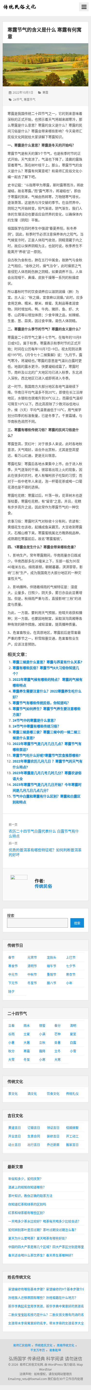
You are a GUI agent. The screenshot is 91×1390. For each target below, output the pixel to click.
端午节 (51, 966)
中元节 (13, 974)
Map (80, 1365)
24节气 (17, 100)
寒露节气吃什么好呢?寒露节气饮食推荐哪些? (47, 755)
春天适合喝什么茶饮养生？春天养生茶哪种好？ (41, 1255)
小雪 (73, 1051)
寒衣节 (70, 974)
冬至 (27, 1059)
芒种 (57, 1034)
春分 (57, 1025)
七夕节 (70, 966)
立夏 (27, 1034)
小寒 (42, 1059)
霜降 (42, 1051)
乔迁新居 (53, 1144)
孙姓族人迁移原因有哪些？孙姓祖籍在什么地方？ (43, 1297)
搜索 (10, 915)
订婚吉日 (33, 1127)
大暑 (27, 1042)
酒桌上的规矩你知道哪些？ (27, 1187)
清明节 (32, 966)
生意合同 (33, 1136)
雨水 (27, 1025)
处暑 (57, 1042)
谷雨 (11, 1034)
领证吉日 (53, 1127)
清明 (73, 1025)
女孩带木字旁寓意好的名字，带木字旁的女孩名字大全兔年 (49, 1323)
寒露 (45, 92)
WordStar (45, 1369)
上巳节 (70, 957)
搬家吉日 (72, 1144)
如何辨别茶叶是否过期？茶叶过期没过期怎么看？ (43, 1230)
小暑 (11, 1042)
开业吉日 (14, 1136)
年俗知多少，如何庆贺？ (25, 1178)
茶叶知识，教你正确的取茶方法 (30, 1195)
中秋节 (32, 974)
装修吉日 (53, 1136)
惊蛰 (42, 1025)
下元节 (13, 983)
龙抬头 (51, 957)
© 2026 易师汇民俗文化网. (26, 1365)
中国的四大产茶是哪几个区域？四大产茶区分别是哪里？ (47, 1247)
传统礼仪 (72, 1093)
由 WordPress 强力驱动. (60, 1365)
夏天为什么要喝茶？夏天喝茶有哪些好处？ (38, 1238)
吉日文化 (15, 1115)
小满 (42, 1034)
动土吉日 (14, 1144)
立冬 (57, 1051)
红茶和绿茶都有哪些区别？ (27, 1213)
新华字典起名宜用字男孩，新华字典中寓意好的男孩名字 (47, 1306)
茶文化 (13, 1093)
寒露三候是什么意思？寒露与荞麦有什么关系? (47, 662)
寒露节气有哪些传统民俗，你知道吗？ (41, 702)
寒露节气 (29, 100)
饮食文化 (53, 1093)
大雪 (11, 1059)
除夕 (11, 991)
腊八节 (51, 983)
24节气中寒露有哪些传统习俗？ (37, 726)
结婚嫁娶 (72, 1127)
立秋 (42, 1042)
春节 (11, 957)
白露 (73, 1042)
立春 (11, 1025)
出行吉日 (33, 1144)
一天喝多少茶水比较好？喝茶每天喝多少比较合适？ (44, 1221)
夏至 (73, 1034)
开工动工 (72, 1136)
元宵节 (32, 957)
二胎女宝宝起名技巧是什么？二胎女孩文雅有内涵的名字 (47, 1314)
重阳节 (51, 974)
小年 (69, 983)
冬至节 (32, 983)
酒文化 (32, 1093)
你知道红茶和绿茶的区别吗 (27, 1204)
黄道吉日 (14, 1127)
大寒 (57, 1059)
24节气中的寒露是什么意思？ (35, 720)
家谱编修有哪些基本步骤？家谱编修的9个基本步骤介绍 (47, 1289)
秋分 (11, 1051)
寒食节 (13, 966)
